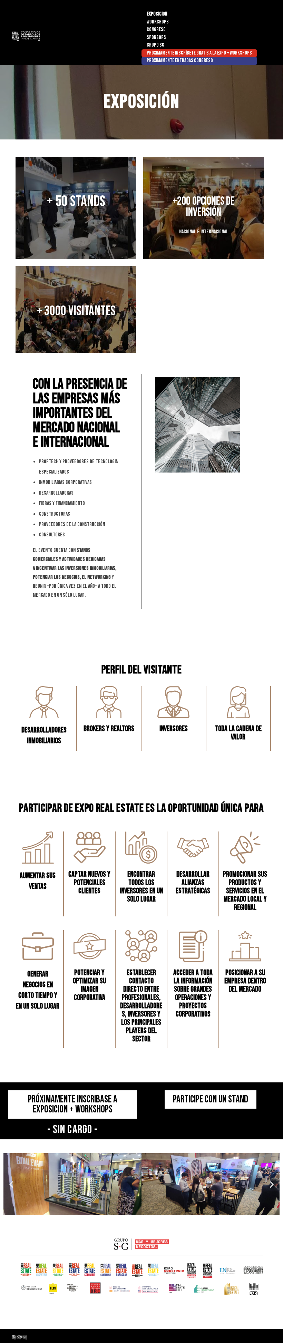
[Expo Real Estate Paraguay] (51, 36)
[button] (11, 1184)
